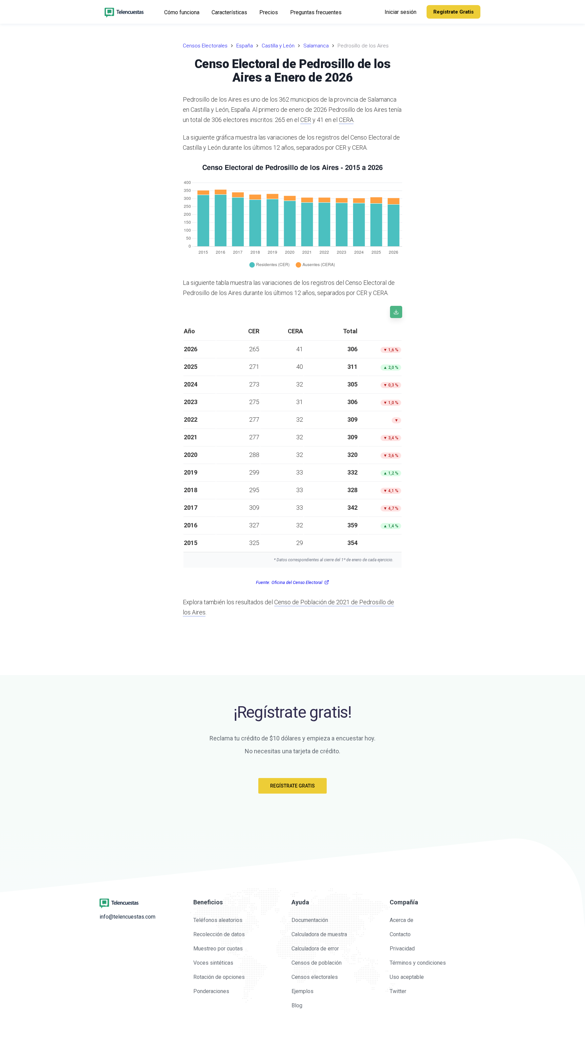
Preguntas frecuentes (316, 12)
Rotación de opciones (219, 977)
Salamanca (316, 46)
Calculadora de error (315, 948)
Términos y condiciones (418, 963)
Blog (296, 1005)
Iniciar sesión (400, 12)
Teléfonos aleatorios (217, 920)
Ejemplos (302, 991)
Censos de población (316, 963)
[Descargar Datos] (396, 312)
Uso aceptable (407, 977)
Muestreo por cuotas (218, 948)
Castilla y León (278, 46)
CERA (346, 119)
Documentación (309, 920)
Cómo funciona (181, 12)
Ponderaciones (211, 991)
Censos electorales (314, 977)
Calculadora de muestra (319, 934)
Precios (268, 12)
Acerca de (401, 920)
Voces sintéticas (213, 963)
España (244, 46)
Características (229, 12)
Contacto (400, 934)
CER (305, 119)
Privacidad (402, 948)
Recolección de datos (219, 934)
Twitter (398, 991)
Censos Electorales (205, 46)
